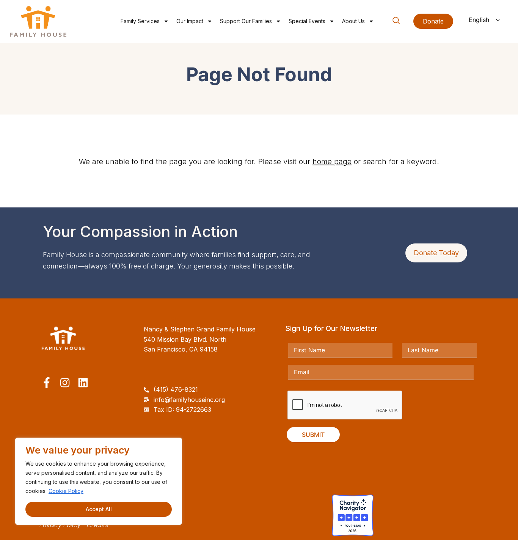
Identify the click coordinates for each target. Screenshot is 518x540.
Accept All (99, 509)
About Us (353, 21)
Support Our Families (246, 21)
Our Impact (189, 21)
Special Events (307, 21)
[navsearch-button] (396, 22)
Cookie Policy (66, 491)
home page (332, 161)
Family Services (140, 21)
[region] (98, 481)
